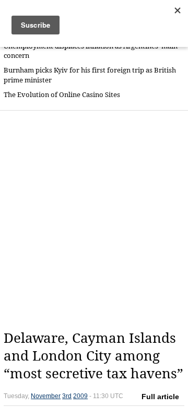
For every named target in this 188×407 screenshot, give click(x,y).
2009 (80, 396)
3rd (67, 396)
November (46, 396)
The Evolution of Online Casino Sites (62, 94)
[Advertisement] (94, 220)
